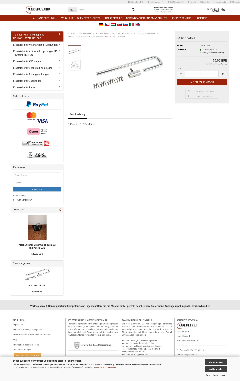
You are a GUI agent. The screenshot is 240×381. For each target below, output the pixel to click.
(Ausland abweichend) (216, 53)
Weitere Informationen (215, 375)
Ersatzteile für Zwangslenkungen (31, 74)
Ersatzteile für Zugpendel (27, 80)
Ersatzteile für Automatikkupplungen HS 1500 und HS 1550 (35, 53)
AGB (15, 340)
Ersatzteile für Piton (24, 87)
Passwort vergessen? (22, 200)
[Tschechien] (107, 24)
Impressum (18, 324)
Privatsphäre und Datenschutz (26, 345)
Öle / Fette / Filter (89, 18)
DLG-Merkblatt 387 (156, 2)
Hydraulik (66, 18)
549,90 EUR (37, 254)
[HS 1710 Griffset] (128, 71)
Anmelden (37, 189)
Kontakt (192, 2)
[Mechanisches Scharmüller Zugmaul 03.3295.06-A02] (37, 227)
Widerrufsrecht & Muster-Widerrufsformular (31, 335)
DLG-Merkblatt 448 (176, 2)
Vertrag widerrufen (27, 356)
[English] (138, 24)
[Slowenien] (125, 24)
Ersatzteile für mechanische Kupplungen (35, 44)
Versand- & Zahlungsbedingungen (27, 330)
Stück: (179, 69)
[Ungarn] (113, 24)
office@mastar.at (189, 355)
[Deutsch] (101, 24)
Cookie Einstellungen (22, 349)
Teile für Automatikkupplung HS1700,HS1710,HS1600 (28, 36)
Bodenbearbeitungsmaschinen (146, 18)
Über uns (201, 18)
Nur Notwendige (216, 369)
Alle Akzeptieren (216, 362)
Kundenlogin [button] (220, 2)
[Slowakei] (119, 24)
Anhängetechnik (44, 18)
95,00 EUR (37, 291)
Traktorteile (113, 18)
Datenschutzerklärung (107, 367)
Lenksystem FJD (181, 18)
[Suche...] (133, 9)
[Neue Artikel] (60, 209)
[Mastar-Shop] (38, 9)
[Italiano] (131, 24)
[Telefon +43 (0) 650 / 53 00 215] (163, 9)
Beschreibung (77, 114)
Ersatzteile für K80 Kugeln (27, 61)
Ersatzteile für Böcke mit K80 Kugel (32, 67)
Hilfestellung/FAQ (136, 2)
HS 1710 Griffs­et (37, 285)
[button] (205, 2)
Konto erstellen (19, 196)
